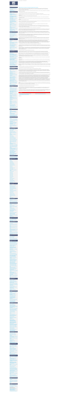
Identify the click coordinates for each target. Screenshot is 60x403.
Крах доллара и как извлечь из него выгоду (13, 235)
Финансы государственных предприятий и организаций (12, 305)
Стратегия (11, 184)
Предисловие (11, 40)
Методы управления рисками (13, 365)
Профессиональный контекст (13, 187)
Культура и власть (11, 192)
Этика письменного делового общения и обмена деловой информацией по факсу (13, 152)
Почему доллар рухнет (12, 236)
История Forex (11, 223)
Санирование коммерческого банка (13, 244)
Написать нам (16, 0)
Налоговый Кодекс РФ (12, 155)
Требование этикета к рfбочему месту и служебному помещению (13, 148)
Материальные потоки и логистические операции (12, 113)
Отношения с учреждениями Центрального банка (13, 245)
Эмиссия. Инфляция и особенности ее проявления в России (14, 336)
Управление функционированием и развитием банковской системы (13, 263)
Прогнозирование (11, 211)
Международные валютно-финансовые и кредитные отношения (13, 342)
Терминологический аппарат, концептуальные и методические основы (13, 112)
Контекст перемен (11, 197)
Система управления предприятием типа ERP (13, 217)
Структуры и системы (12, 193)
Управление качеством (12, 205)
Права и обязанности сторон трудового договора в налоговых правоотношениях (13, 91)
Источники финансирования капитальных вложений (13, 301)
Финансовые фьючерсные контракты (13, 283)
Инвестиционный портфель (12, 300)
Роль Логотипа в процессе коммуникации (12, 121)
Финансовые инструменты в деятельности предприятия (12, 79)
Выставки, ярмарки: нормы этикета (13, 139)
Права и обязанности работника (13, 94)
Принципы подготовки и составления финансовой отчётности (13, 29)
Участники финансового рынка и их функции (24, 94)
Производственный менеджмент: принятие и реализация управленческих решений (13, 389)
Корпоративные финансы (12, 198)
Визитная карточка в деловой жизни (13, 144)
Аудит (10, 70)
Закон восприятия (11, 176)
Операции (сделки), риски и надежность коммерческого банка (13, 267)
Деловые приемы (11, 130)
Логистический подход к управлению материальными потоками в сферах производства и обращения (13, 115)
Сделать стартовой (21, 0)
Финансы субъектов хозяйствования (13, 380)
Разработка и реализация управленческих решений (12, 213)
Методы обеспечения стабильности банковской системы (13, 372)
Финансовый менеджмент (12, 68)
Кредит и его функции (12, 347)
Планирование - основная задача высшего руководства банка (13, 260)
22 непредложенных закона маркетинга (12, 158)
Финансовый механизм (12, 327)
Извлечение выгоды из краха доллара (13, 239)
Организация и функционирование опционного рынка (13, 287)
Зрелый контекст (11, 189)
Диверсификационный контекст (13, 188)
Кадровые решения (12, 216)
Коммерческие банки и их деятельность (12, 340)
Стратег (10, 196)
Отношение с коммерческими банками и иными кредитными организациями (13, 247)
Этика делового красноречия (13, 138)
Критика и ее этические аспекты (13, 140)
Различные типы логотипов (12, 124)
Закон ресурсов (11, 182)
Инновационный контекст (12, 186)
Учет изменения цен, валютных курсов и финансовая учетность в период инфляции (13, 16)
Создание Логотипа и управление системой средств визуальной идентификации (13, 123)
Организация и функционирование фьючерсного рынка (13, 282)
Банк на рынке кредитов (12, 250)
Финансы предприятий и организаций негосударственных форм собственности (13, 307)
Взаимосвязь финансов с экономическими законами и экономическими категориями (13, 320)
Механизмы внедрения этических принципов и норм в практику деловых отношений (13, 154)
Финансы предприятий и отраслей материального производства (13, 315)
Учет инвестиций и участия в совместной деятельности (13, 19)
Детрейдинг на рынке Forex (12, 221)
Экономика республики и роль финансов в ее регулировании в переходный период (13, 323)
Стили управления (12, 191)
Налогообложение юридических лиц (13, 61)
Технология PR (11, 9)
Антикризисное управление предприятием (12, 71)
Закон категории (11, 174)
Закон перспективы (12, 171)
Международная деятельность (13, 185)
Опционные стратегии (12, 288)
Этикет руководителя (12, 136)
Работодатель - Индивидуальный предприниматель (13, 97)
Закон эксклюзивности (12, 178)
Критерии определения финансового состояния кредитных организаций (13, 368)
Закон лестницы (11, 179)
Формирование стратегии (12, 194)
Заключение (11, 127)
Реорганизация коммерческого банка (13, 243)
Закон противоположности (12, 181)
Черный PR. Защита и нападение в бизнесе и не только (13, 39)
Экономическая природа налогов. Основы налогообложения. (13, 64)
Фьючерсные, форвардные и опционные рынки (13, 278)
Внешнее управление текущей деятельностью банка (13, 272)
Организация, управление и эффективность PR (12, 10)
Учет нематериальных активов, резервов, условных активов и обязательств (13, 22)
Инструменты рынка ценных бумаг (13, 299)
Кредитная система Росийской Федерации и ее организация (13, 348)
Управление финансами (12, 328)
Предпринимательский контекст (13, 190)
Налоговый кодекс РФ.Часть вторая (13, 157)
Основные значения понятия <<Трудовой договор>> (13, 105)
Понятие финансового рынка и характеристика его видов (25, 93)
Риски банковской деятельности (13, 367)
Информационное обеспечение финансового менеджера (13, 77)
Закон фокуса (11, 177)
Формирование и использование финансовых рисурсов (13, 80)
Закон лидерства (11, 173)
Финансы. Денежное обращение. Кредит (13, 343)
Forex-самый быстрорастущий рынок (13, 222)
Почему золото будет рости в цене (13, 238)
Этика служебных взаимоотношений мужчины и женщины (13, 150)
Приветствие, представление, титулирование (13, 143)
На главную (11, 0)
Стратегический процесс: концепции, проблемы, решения (13, 183)
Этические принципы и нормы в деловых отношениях (13, 129)
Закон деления (11, 172)
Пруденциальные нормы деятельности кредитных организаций (14, 370)
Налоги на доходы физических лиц (13, 60)
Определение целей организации (13, 212)
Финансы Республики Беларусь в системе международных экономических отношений (13, 330)
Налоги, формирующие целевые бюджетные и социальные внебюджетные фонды (13, 59)
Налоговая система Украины (13, 66)
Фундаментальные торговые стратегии (14, 232)
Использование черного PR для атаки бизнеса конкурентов (13, 42)
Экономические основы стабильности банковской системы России (13, 355)
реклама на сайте (24, 0)
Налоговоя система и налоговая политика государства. (13, 63)
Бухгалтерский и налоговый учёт (13, 65)
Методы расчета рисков (12, 366)
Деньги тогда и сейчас (12, 237)
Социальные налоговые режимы (13, 57)
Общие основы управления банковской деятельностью (12, 262)
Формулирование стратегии (12, 195)
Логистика (11, 109)
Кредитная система (12, 339)
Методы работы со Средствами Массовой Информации (13, 45)
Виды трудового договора (12, 104)
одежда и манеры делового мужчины (13, 145)
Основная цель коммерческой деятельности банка (13, 269)
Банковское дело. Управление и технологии (13, 240)
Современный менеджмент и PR (13, 8)
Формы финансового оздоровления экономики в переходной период (13, 324)
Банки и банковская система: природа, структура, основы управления (14, 242)
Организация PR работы (12, 46)
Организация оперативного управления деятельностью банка (13, 259)
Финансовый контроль (12, 316)
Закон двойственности (12, 180)
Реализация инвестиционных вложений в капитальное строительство (13, 298)
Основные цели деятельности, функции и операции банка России (13, 375)
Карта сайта (14, 0)
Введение (11, 41)
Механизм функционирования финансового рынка (40, 93)
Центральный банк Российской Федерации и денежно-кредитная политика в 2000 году (13, 362)
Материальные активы (12, 23)
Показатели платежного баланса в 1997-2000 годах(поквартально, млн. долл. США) (13, 360)
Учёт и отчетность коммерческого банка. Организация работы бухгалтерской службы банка (13, 256)
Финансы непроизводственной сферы (13, 308)
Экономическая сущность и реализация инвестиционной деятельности (12, 294)
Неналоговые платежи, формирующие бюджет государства (14, 56)
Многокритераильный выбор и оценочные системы (13, 210)
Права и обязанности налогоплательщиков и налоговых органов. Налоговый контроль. (13, 54)
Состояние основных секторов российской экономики (13, 358)
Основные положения (12, 69)
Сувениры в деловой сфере (12, 131)
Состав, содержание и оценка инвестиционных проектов (13, 296)
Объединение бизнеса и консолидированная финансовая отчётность (13, 14)
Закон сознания (11, 175)
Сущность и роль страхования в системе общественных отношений (13, 309)
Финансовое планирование (12, 76)
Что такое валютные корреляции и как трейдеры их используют (14, 229)
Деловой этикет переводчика (13, 137)
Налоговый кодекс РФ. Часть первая (13, 156)
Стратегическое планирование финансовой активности (13, 84)
